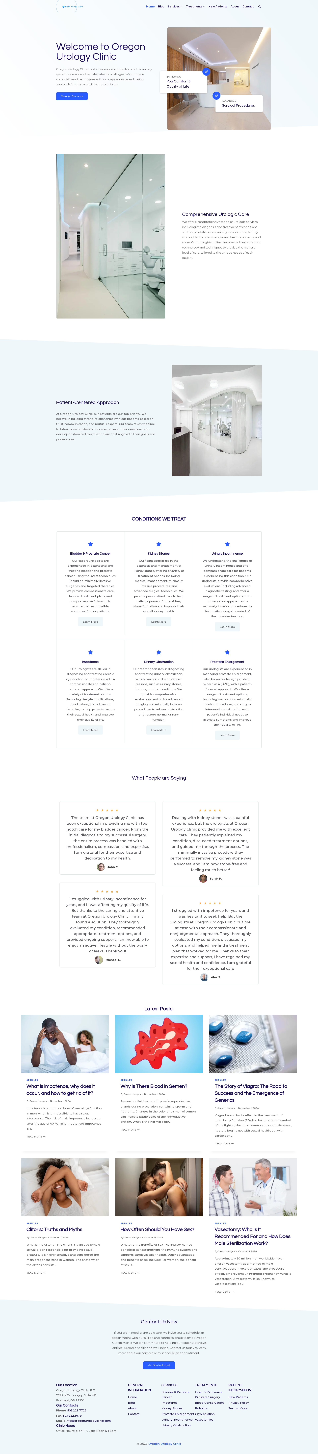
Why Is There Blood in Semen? (154, 1086)
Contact (248, 6)
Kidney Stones (172, 1408)
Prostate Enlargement (177, 1414)
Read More (36, 1136)
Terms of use (237, 1408)
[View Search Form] (259, 6)
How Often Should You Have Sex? (157, 1229)
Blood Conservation (209, 1402)
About (235, 6)
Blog (161, 6)
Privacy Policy (238, 1402)
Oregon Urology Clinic (164, 1443)
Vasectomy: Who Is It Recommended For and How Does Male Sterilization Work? (253, 1236)
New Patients (218, 6)
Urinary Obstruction (176, 1425)
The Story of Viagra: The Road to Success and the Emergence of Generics (251, 1093)
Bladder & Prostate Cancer (175, 1394)
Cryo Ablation (205, 1414)
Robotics (201, 1408)
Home (150, 6)
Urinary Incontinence (177, 1419)
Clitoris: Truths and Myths (54, 1229)
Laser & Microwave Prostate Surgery (208, 1394)
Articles (32, 1080)
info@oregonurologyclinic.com (88, 1420)
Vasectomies (204, 1419)
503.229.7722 (76, 1410)
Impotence (169, 1402)
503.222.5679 (72, 1415)
